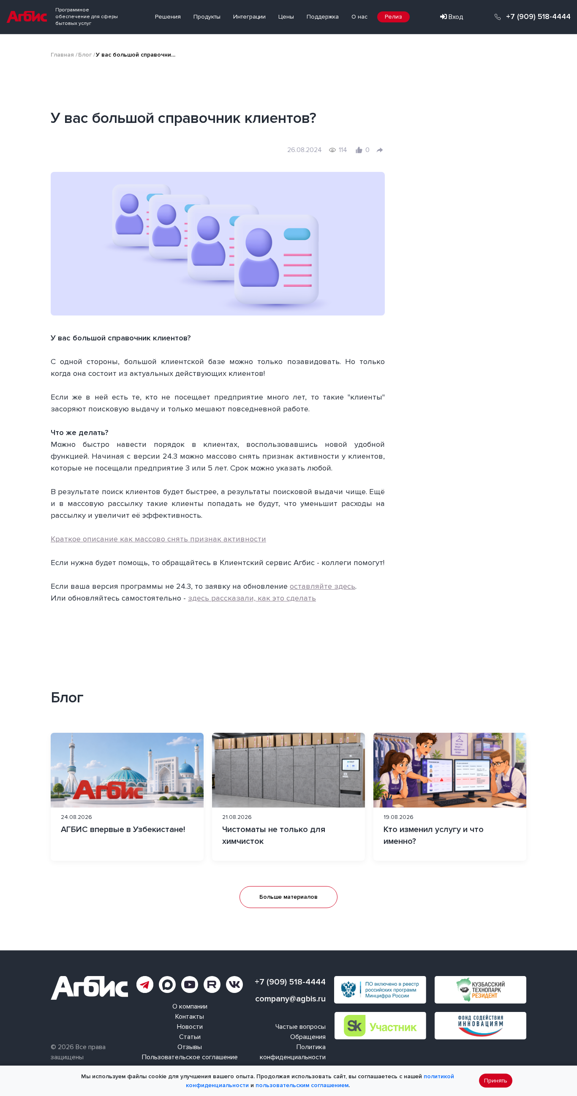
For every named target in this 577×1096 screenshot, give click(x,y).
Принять (495, 1081)
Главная (62, 54)
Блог (85, 54)
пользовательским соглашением (302, 1085)
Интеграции (249, 16)
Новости (190, 1027)
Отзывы (189, 1047)
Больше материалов (288, 896)
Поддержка (323, 16)
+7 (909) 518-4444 (538, 17)
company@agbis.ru (290, 999)
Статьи (190, 1037)
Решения (168, 16)
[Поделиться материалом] (380, 150)
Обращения (308, 1037)
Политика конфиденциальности (293, 1052)
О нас (359, 16)
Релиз (393, 16)
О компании (189, 1006)
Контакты (189, 1016)
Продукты (206, 16)
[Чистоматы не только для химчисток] (288, 797)
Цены (286, 16)
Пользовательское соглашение (190, 1057)
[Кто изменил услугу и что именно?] (449, 797)
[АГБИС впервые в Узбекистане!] (127, 797)
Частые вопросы (300, 1027)
